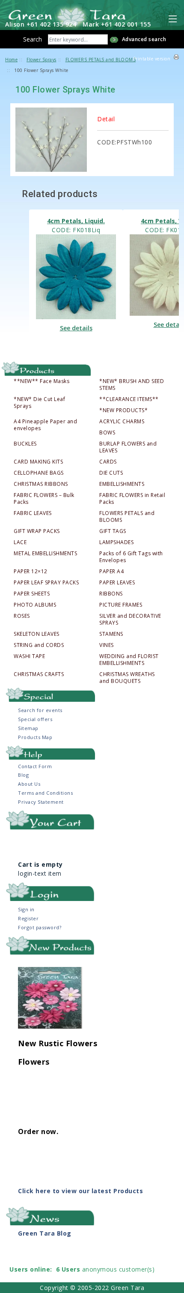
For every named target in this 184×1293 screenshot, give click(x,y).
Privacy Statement (41, 802)
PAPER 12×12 (30, 571)
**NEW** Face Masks (41, 381)
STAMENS (111, 634)
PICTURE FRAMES (120, 605)
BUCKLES (25, 443)
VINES (106, 645)
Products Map (35, 737)
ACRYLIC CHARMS (121, 421)
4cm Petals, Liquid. (76, 221)
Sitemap (28, 728)
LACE (20, 542)
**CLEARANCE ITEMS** (129, 399)
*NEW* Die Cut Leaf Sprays (39, 403)
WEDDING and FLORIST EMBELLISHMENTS (129, 660)
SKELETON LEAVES (36, 634)
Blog (23, 775)
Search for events (40, 710)
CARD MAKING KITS (38, 461)
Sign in (26, 909)
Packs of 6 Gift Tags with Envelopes (131, 557)
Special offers (35, 719)
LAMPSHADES (116, 542)
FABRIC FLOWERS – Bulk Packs (44, 499)
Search (32, 39)
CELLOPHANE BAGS (39, 473)
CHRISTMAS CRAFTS (39, 674)
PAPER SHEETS (32, 593)
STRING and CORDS (39, 645)
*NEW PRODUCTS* (123, 410)
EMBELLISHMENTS (121, 484)
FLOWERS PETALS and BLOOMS (126, 517)
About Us (29, 784)
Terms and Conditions (45, 793)
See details (76, 328)
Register (28, 918)
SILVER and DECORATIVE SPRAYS (130, 619)
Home (11, 60)
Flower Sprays (41, 60)
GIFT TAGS (112, 531)
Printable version (152, 59)
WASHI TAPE (29, 656)
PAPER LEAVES (117, 582)
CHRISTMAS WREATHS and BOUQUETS (127, 678)
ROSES (22, 616)
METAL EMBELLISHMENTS (45, 553)
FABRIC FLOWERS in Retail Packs (132, 499)
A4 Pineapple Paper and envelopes (45, 425)
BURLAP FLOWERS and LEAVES (128, 447)
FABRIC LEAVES (33, 513)
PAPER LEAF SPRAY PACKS (46, 582)
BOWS (107, 432)
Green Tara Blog (44, 1233)
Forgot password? (39, 927)
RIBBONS (111, 593)
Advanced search (144, 39)
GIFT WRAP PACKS (37, 531)
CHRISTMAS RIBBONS (41, 484)
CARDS (108, 461)
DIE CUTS (111, 473)
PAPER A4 (111, 571)
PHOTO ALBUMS (35, 605)
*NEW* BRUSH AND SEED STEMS (131, 385)
